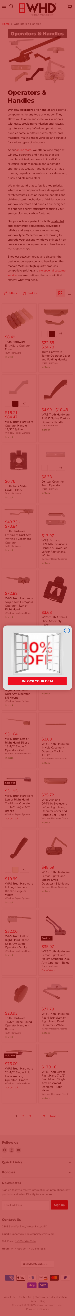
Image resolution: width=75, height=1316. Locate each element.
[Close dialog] (67, 630)
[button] (37, 658)
